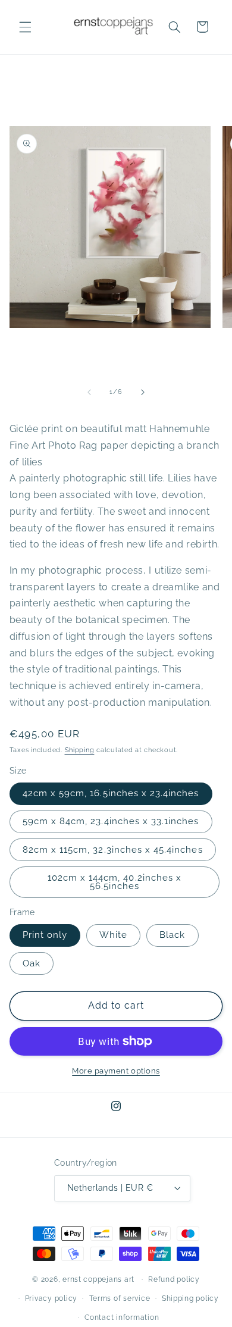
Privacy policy (51, 1298)
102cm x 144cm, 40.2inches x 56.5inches (114, 881)
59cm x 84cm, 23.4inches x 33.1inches (111, 821)
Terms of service (120, 1298)
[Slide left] (89, 392)
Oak (31, 963)
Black (172, 934)
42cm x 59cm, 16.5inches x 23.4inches (111, 793)
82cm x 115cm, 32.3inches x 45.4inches (113, 849)
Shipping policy (190, 1298)
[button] (25, 26)
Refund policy (174, 1279)
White (113, 934)
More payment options (116, 1070)
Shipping (80, 749)
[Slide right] (143, 392)
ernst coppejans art (99, 1279)
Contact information (121, 1317)
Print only (45, 934)
